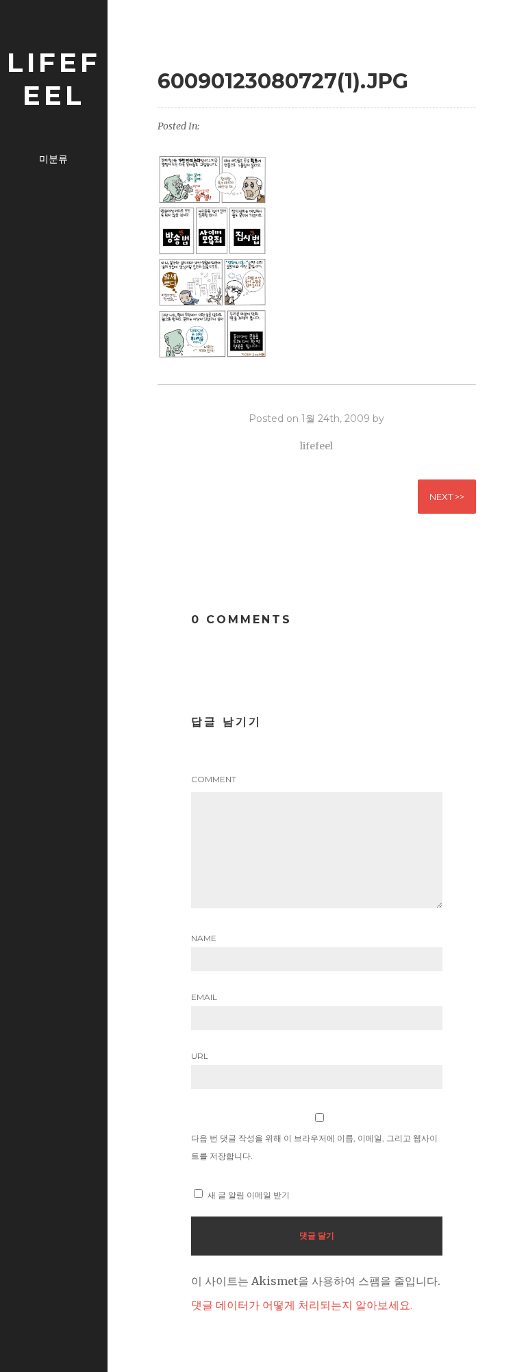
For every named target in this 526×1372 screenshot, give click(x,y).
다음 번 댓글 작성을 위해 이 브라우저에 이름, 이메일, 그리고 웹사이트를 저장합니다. (314, 1147)
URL (199, 1056)
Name (203, 938)
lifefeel (54, 79)
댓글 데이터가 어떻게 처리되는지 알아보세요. (301, 1305)
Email (204, 997)
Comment (213, 779)
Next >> (446, 496)
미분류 (53, 159)
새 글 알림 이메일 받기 (249, 1195)
